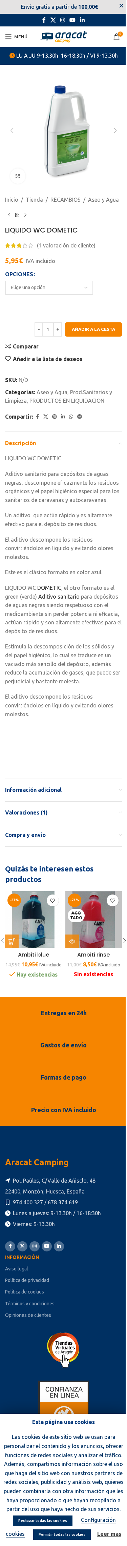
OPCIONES (19, 274)
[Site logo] (63, 36)
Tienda (34, 200)
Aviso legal (16, 1268)
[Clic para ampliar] (17, 176)
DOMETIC (49, 588)
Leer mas (109, 1534)
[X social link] (53, 20)
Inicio (11, 200)
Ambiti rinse (93, 955)
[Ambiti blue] (33, 919)
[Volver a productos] (17, 215)
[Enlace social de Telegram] (79, 416)
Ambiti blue (33, 955)
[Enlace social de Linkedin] (82, 20)
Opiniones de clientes (28, 1315)
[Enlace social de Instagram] (62, 20)
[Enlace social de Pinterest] (54, 416)
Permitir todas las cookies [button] (62, 1534)
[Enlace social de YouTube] (72, 20)
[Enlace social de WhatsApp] (71, 416)
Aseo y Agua (103, 200)
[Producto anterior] (9, 215)
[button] (12, 130)
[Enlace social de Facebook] (44, 20)
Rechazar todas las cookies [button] (42, 1521)
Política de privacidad (27, 1280)
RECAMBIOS (65, 200)
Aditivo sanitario (59, 597)
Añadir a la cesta (93, 329)
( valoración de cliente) (66, 245)
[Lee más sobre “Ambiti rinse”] (72, 941)
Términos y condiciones (30, 1303)
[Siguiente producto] (25, 215)
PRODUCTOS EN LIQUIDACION (66, 401)
